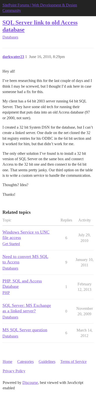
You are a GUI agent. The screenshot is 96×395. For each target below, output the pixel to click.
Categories (25, 361)
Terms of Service (73, 361)
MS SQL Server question (24, 329)
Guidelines (47, 361)
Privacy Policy (14, 371)
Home (7, 361)
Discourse (30, 382)
